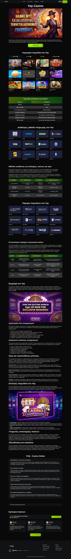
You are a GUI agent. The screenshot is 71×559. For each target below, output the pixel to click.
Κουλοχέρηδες (55, 56)
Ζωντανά (28, 56)
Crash (41, 56)
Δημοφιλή (14, 56)
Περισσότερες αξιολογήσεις (35, 534)
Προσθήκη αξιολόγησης (56, 516)
